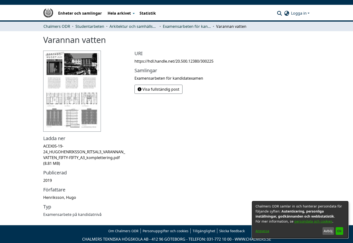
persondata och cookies (313, 221)
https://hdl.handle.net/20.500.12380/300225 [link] (173, 61)
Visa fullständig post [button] (160, 89)
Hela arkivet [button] (119, 13)
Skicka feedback (232, 231)
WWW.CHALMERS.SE (253, 239)
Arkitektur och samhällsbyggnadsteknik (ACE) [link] (134, 26)
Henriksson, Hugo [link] (59, 197)
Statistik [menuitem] (148, 13)
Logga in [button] (299, 13)
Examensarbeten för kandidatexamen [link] (187, 26)
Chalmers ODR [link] (56, 26)
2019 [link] (47, 180)
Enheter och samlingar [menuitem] (80, 13)
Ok (339, 231)
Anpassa (262, 231)
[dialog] (300, 219)
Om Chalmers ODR (123, 231)
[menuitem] (121, 13)
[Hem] (48, 13)
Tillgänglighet (204, 231)
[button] (279, 13)
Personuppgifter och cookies (166, 231)
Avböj (328, 231)
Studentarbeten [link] (89, 26)
